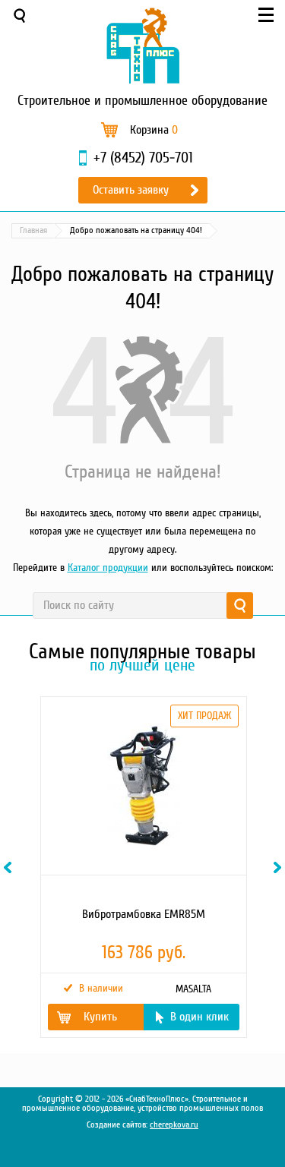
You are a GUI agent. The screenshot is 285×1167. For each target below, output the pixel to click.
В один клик (199, 1016)
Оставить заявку (131, 189)
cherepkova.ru (174, 1125)
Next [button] (279, 867)
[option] (142, 867)
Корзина (154, 129)
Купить (100, 1016)
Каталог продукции (108, 567)
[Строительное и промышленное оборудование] (142, 46)
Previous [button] (10, 867)
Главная (33, 230)
